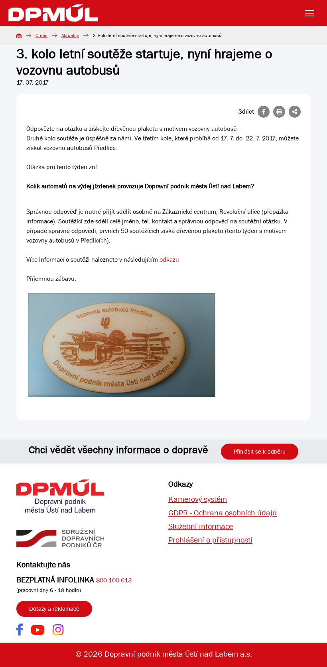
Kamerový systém (197, 499)
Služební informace (200, 526)
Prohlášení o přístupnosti (210, 540)
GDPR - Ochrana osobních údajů (222, 513)
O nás (41, 35)
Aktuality (70, 35)
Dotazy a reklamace (54, 609)
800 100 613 (114, 580)
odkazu (169, 259)
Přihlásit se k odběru (260, 452)
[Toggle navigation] (312, 13)
